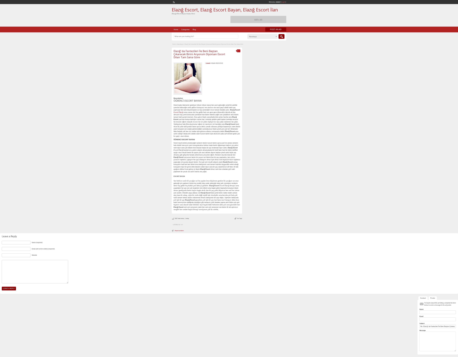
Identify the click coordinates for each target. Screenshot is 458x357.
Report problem (179, 230)
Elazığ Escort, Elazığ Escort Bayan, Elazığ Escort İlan (225, 10)
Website (34, 255)
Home (176, 29)
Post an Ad (275, 29)
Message (422, 330)
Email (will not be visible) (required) (43, 249)
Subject (422, 323)
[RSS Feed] (174, 2)
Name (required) (37, 242)
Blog (194, 29)
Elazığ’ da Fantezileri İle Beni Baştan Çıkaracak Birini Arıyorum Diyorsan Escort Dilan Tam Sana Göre (199, 54)
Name (421, 309)
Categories (185, 29)
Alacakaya (180, 44)
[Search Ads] (281, 36)
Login (283, 2)
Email (421, 316)
